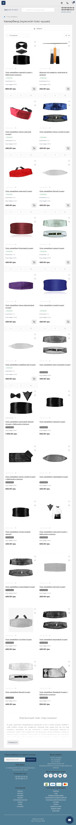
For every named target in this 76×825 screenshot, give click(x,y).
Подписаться (31, 759)
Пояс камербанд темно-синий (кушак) (54, 132)
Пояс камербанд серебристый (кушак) (20, 365)
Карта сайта (55, 810)
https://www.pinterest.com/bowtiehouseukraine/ (55, 776)
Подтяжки (20, 795)
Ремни (20, 804)
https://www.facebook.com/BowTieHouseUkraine (46, 776)
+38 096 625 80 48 (67, 8)
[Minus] (11, 95)
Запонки (20, 797)
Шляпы (20, 802)
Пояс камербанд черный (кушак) (52, 422)
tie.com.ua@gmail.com (56, 780)
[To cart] (34, 89)
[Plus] (31, 95)
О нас (56, 793)
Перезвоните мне (20, 781)
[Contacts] (67, 3)
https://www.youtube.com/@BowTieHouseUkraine (60, 776)
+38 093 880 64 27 (67, 10)
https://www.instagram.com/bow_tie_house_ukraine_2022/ (51, 776)
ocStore (41, 819)
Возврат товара (56, 808)
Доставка (56, 802)
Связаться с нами (55, 806)
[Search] (24, 10)
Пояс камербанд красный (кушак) (18, 191)
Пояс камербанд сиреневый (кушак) (53, 477)
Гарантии (56, 791)
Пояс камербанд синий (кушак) (51, 305)
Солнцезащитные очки (20, 799)
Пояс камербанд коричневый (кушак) (20, 587)
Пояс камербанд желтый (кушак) (52, 587)
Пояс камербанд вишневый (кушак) (53, 639)
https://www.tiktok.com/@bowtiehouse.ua (65, 776)
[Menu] (3, 3)
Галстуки (20, 793)
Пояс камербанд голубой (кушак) (18, 639)
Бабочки (20, 791)
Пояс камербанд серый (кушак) (51, 248)
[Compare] (35, 45)
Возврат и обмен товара (55, 795)
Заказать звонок (66, 12)
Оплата (56, 804)
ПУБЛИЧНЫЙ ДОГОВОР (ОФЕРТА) (56, 797)
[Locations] (62, 3)
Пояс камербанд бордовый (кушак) (19, 248)
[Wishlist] (35, 42)
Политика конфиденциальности (56, 799)
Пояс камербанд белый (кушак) (51, 191)
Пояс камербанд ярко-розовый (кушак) (54, 365)
